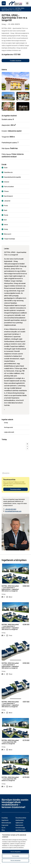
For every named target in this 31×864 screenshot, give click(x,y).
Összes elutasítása (15, 860)
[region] (15, 848)
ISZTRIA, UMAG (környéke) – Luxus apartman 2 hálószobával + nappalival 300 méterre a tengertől (10, 588)
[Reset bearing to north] (27, 448)
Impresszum (19, 825)
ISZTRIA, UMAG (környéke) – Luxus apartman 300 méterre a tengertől (10, 741)
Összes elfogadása (15, 851)
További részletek (15, 60)
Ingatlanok (11, 8)
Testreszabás (15, 856)
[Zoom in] (27, 444)
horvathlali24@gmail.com (13, 511)
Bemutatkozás (6, 823)
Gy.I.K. (4, 827)
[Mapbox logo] (5, 473)
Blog (3, 830)
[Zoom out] (27, 446)
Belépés (27, 3)
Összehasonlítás (15, 489)
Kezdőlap (4, 8)
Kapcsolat (5, 825)
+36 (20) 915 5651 (10, 509)
